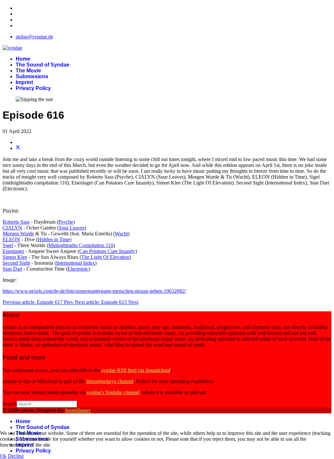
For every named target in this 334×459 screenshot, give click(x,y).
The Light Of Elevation (105, 257)
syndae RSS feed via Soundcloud (135, 370)
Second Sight (16, 263)
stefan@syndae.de (34, 36)
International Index (75, 263)
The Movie (28, 70)
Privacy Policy (33, 88)
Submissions (32, 76)
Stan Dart (12, 269)
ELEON (11, 239)
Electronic (78, 269)
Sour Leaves (71, 227)
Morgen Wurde (18, 233)
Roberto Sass (16, 222)
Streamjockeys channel (109, 381)
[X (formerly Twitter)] (18, 148)
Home (23, 59)
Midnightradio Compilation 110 (80, 245)
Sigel (8, 245)
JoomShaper (77, 410)
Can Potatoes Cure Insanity (107, 251)
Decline (16, 456)
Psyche (65, 222)
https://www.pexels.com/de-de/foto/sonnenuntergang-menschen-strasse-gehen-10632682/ (94, 291)
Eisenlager (13, 251)
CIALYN (12, 227)
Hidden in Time (54, 239)
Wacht (121, 233)
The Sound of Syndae (42, 64)
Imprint (24, 82)
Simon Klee (15, 257)
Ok (3, 456)
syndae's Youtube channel (113, 392)
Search (10, 404)
